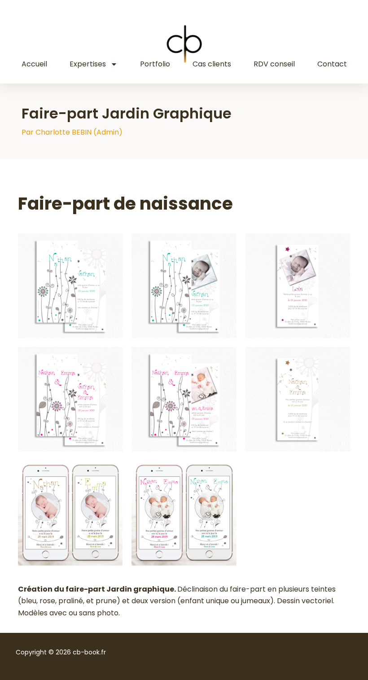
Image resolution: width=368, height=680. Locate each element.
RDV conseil (274, 64)
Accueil (34, 64)
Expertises (88, 64)
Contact (332, 64)
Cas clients (212, 64)
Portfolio (155, 64)
